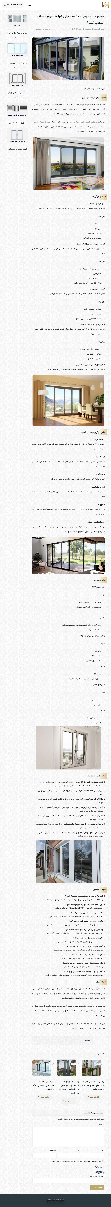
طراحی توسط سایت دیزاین (55, 1199)
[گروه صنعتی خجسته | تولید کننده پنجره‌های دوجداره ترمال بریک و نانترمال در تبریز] (105, 5)
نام (102, 1150)
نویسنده (88, 29)
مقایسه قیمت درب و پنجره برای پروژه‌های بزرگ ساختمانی (44, 1085)
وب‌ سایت (53, 1150)
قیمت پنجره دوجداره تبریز (17, 149)
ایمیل (78, 1150)
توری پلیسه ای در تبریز (17, 122)
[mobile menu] (30, 5)
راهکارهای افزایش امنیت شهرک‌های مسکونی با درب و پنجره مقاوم (93, 1085)
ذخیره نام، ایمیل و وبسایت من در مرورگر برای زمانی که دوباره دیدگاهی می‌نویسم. (76, 1161)
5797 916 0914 (14, 4)
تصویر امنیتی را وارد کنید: (96, 1176)
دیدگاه (101, 1124)
